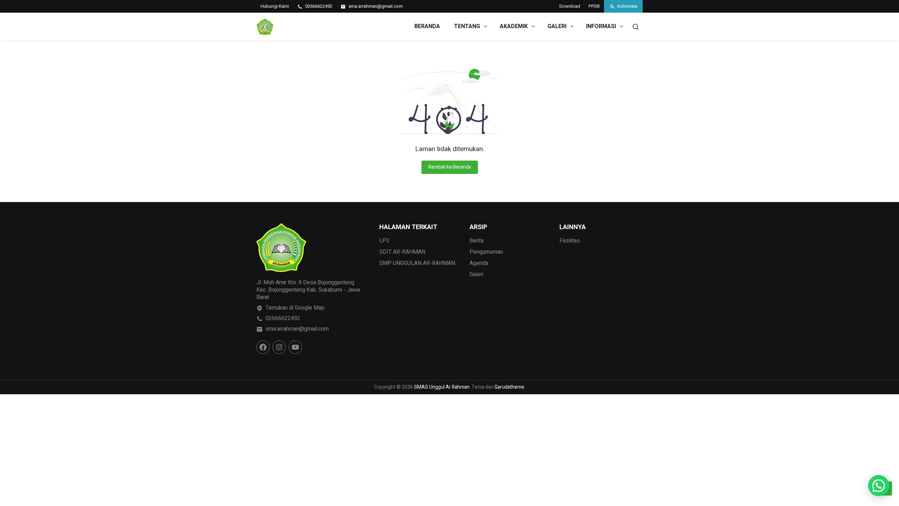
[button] (878, 485)
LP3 (384, 240)
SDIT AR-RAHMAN (402, 252)
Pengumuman (486, 252)
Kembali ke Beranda (449, 167)
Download (569, 6)
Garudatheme (509, 387)
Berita (477, 240)
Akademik (514, 26)
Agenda (479, 263)
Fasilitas (569, 240)
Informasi (601, 26)
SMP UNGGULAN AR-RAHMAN (417, 263)
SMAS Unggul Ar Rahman (442, 387)
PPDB (594, 6)
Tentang (467, 26)
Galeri (556, 26)
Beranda (427, 26)
